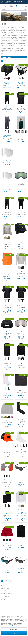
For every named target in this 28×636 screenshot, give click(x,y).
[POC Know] (21, 467)
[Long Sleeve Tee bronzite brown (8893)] (16, 131)
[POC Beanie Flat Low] (7, 408)
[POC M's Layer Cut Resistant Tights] (7, 203)
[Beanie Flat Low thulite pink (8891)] (11, 417)
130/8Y (17, 525)
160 (15, 203)
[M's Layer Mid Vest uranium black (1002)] (8, 358)
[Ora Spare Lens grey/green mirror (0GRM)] (22, 184)
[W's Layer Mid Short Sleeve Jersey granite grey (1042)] (19, 300)
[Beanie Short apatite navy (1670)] (4, 540)
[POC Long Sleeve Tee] (21, 122)
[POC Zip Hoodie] (21, 349)
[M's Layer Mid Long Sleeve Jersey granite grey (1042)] (19, 268)
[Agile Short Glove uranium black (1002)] (5, 476)
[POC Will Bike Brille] (21, 560)
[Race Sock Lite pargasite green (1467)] (8, 388)
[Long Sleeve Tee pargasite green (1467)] (25, 131)
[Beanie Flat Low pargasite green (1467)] (8, 417)
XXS (2, 374)
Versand (3, 599)
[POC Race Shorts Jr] (21, 531)
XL (1, 101)
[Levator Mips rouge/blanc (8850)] (5, 78)
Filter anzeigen (7, 57)
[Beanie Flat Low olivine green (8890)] (5, 417)
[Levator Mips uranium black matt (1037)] (8, 78)
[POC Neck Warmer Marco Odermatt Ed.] (21, 379)
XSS (2, 68)
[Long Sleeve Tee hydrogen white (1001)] (22, 131)
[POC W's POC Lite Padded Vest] (21, 98)
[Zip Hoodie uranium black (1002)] (22, 358)
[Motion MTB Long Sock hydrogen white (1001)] (21, 446)
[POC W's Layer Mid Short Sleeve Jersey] (21, 292)
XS (1, 92)
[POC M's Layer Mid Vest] (7, 349)
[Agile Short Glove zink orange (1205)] (8, 476)
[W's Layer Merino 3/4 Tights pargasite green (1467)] (5, 131)
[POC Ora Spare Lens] (21, 175)
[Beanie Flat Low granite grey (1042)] (2, 417)
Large (2, 470)
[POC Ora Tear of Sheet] (7, 175)
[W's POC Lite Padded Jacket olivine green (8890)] (8, 237)
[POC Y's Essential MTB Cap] (7, 323)
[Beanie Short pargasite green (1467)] (7, 540)
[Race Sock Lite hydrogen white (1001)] (5, 388)
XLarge (3, 468)
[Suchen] (25, 9)
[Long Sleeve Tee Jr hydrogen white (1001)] (19, 506)
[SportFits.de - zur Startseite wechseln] (14, 6)
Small (2, 463)
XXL (15, 128)
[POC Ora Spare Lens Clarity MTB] (21, 323)
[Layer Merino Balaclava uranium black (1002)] (8, 506)
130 (15, 197)
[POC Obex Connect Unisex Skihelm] (21, 70)
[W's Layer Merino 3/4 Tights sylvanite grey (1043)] (8, 131)
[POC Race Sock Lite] (7, 379)
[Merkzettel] (22, 5)
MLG (2, 64)
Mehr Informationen (17, 625)
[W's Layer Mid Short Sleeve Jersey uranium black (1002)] (22, 300)
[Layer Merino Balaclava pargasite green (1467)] (5, 506)
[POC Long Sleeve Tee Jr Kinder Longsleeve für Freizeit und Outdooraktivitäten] (21, 497)
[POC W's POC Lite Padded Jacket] (7, 229)
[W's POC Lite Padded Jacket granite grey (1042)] (5, 237)
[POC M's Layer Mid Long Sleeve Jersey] (21, 259)
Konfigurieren (13, 629)
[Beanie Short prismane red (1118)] (10, 540)
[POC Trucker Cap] (7, 437)
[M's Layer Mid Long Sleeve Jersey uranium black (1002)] (22, 268)
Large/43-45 (18, 431)
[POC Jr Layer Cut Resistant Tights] (21, 203)
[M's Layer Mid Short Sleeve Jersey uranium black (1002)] (8, 300)
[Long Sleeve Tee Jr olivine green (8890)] (22, 506)
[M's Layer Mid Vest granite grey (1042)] (5, 358)
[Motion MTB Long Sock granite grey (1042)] (17, 446)
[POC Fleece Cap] (21, 229)
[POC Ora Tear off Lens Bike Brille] (7, 152)
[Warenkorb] (26, 5)
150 (15, 201)
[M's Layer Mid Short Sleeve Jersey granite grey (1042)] (5, 300)
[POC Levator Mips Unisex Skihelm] (7, 70)
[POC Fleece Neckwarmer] (7, 259)
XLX (2, 66)
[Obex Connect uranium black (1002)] (22, 78)
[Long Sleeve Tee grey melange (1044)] (19, 131)
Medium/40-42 (19, 405)
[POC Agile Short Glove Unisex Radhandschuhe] (7, 467)
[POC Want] (7, 560)
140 (15, 199)
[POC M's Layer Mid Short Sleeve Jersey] (7, 292)
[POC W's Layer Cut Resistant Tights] (7, 98)
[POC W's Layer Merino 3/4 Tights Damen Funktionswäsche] (7, 122)
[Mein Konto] (5, 5)
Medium (3, 461)
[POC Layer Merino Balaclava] (7, 497)
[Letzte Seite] (9, 61)
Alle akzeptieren (14, 633)
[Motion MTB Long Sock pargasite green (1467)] (24, 446)
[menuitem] (22, 6)
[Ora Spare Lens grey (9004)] (19, 184)
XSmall (2, 466)
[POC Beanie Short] (7, 531)
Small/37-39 (18, 407)
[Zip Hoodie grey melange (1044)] (19, 358)
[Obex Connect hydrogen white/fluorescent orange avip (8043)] (19, 78)
